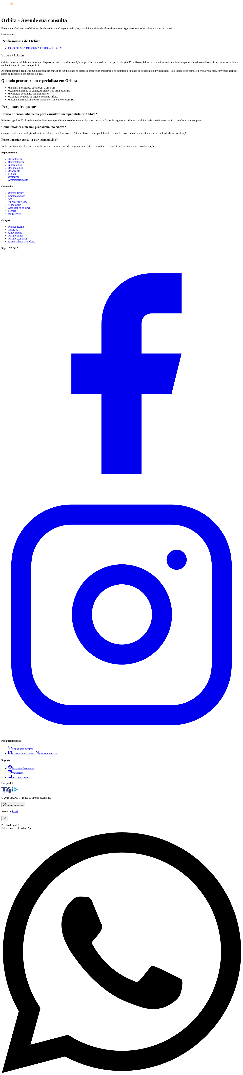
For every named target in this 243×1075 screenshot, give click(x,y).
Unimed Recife (16, 192)
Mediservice (14, 213)
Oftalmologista (15, 168)
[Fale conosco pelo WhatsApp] (121, 1072)
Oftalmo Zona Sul (17, 238)
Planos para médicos (22, 748)
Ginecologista (15, 165)
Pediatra (12, 173)
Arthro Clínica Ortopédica (21, 241)
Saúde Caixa (14, 204)
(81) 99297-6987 (21, 777)
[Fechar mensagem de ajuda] (4, 818)
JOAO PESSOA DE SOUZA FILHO (35, 48)
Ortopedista (14, 170)
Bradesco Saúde (16, 195)
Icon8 (15, 811)
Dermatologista (16, 162)
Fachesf (12, 210)
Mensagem (17, 772)
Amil (10, 198)
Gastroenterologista (18, 179)
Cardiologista (15, 159)
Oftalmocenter (15, 235)
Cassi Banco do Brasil (19, 207)
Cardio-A (13, 229)
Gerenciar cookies (15, 805)
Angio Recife (15, 232)
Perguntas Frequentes (23, 768)
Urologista (13, 176)
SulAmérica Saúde (17, 201)
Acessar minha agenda (35, 753)
